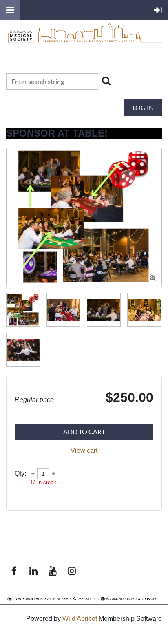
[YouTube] (52, 571)
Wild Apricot (79, 618)
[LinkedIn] (33, 571)
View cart (84, 450)
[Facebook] (14, 571)
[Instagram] (71, 571)
